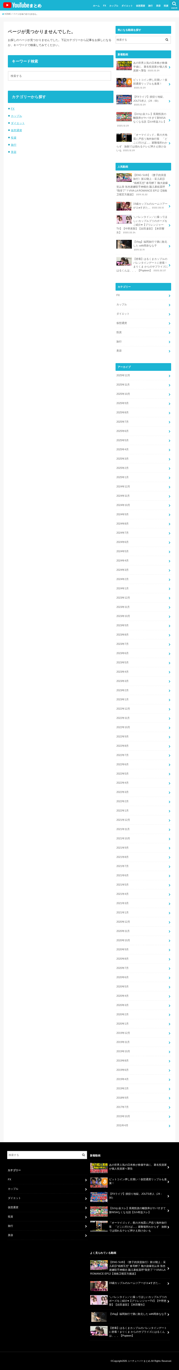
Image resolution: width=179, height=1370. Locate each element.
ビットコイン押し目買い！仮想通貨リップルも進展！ (150, 83)
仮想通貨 (140, 5)
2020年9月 (122, 949)
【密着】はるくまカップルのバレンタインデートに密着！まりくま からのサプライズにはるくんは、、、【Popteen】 (142, 265)
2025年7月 (122, 421)
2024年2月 (122, 579)
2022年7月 (122, 755)
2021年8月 (122, 857)
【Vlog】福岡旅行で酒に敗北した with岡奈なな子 (150, 245)
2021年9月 (122, 847)
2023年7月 (122, 644)
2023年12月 (123, 597)
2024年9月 (122, 514)
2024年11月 (123, 495)
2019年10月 (123, 1051)
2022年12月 (123, 708)
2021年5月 (122, 884)
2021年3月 (122, 903)
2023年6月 (122, 653)
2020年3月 (122, 1005)
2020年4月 (122, 995)
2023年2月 (122, 690)
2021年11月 (123, 829)
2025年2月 (122, 468)
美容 (158, 5)
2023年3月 (122, 681)
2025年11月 (123, 384)
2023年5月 (122, 662)
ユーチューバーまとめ (139, 1361)
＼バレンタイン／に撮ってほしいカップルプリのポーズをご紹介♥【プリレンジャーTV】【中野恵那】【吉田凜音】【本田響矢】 (141, 225)
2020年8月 (122, 958)
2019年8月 (122, 1060)
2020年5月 (122, 986)
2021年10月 (123, 838)
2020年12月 (123, 921)
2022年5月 (122, 773)
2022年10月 (123, 727)
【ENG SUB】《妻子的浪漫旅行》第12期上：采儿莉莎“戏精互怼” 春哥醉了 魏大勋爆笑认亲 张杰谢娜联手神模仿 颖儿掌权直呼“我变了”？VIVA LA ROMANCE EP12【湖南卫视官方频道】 (142, 185)
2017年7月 (122, 1107)
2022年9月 (122, 736)
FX (104, 5)
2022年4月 (122, 782)
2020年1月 (122, 1023)
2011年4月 (122, 1125)
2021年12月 (123, 819)
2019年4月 (122, 1079)
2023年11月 (123, 607)
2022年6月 (122, 764)
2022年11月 (123, 718)
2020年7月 (122, 968)
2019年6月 (122, 1070)
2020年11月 (123, 931)
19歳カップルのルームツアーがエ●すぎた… (150, 205)
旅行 (150, 5)
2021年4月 (122, 894)
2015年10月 (123, 1116)
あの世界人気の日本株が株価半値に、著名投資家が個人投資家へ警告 (150, 66)
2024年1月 (122, 588)
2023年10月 (123, 616)
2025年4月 (122, 449)
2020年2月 (122, 1014)
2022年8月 (122, 745)
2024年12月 (123, 486)
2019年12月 (123, 1033)
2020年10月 (123, 940)
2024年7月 (122, 532)
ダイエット (127, 5)
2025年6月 (122, 431)
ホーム (96, 5)
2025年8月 (122, 412)
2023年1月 (122, 699)
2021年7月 (122, 866)
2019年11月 (123, 1042)
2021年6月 (122, 875)
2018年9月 (122, 1097)
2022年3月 (122, 792)
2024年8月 (122, 523)
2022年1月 (122, 810)
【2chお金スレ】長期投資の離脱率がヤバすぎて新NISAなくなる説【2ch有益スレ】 (141, 120)
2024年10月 (123, 505)
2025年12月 (123, 375)
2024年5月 (122, 551)
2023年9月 (122, 625)
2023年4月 (122, 671)
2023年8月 (122, 634)
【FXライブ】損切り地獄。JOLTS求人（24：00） (149, 100)
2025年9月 (122, 403)
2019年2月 (122, 1088)
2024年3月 (122, 569)
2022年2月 (122, 801)
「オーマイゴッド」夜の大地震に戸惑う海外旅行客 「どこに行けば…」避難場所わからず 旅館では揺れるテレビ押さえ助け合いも (141, 142)
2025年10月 (123, 394)
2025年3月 (122, 458)
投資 (166, 5)
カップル (113, 5)
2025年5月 (122, 440)
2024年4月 (122, 560)
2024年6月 (122, 542)
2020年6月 (122, 977)
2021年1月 (122, 912)
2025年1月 (122, 477)
